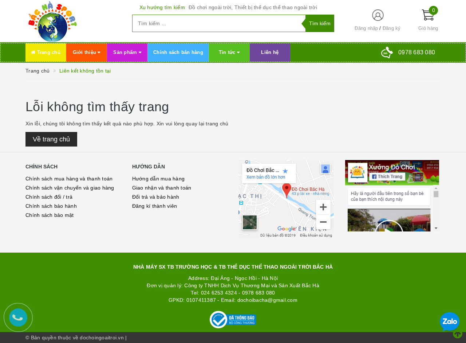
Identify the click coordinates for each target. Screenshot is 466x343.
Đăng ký (392, 28)
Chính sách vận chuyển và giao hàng (69, 188)
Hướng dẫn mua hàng (158, 179)
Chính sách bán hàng (178, 52)
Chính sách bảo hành (51, 206)
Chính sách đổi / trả (48, 197)
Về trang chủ (51, 139)
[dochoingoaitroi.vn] (73, 21)
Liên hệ (270, 52)
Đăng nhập (366, 28)
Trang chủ (47, 52)
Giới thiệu (85, 52)
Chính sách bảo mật (49, 215)
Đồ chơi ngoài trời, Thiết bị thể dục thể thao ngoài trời (253, 7)
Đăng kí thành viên (154, 206)
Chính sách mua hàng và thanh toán (68, 179)
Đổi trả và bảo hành (155, 197)
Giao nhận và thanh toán (161, 188)
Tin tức (228, 52)
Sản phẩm (125, 52)
